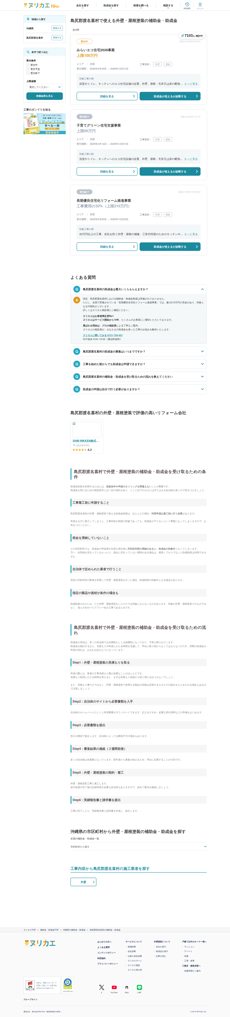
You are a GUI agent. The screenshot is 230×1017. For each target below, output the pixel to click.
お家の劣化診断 (135, 955)
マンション (189, 946)
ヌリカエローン (135, 960)
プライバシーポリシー (107, 963)
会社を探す (161, 946)
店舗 (186, 955)
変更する (57, 28)
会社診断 (132, 951)
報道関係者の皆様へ (54, 1011)
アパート (188, 951)
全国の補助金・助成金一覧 (84, 838)
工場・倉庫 (189, 960)
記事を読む (161, 955)
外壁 (83, 882)
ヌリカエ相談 (134, 965)
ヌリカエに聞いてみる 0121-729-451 (103, 335)
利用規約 (101, 958)
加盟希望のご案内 (192, 970)
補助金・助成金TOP (49, 929)
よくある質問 (103, 947)
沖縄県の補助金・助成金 (74, 929)
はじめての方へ (104, 941)
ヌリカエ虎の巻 (135, 969)
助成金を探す (162, 951)
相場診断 (132, 946)
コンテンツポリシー (106, 952)
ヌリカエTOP (29, 929)
